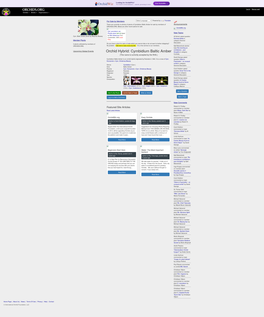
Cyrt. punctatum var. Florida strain (114, 32)
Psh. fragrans (181, 274)
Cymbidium (127, 65)
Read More (122, 140)
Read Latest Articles (113, 110)
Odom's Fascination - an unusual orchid (182, 61)
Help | (46, 302)
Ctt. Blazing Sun (182, 222)
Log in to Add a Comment (116, 97)
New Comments (180, 102)
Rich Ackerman (115, 35)
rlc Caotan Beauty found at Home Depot (181, 82)
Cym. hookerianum (135, 88)
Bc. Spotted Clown (183, 231)
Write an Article (146, 93)
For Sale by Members (115, 21)
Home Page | (8, 302)
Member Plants (79, 40)
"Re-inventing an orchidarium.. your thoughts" (182, 159)
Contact (51, 302)
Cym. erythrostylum (129, 86)
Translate (168, 20)
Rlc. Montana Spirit (183, 212)
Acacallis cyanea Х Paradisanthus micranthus (182, 172)
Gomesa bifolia (179, 38)
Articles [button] (33, 12)
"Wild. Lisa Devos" (180, 194)
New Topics (178, 32)
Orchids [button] (25, 12)
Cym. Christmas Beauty (123, 61)
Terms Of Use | (31, 302)
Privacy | (40, 302)
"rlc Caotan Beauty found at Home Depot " (182, 140)
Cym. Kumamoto (128, 69)
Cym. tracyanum (162, 86)
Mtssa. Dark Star (182, 110)
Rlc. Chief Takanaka (183, 203)
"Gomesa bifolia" (179, 131)
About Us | (16, 302)
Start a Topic (182, 97)
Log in (248, 9)
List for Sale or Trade (130, 93)
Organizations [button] (43, 12)
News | (23, 302)
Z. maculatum (181, 283)
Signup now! (256, 9)
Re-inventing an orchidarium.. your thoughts (181, 50)
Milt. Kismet (184, 266)
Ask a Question (182, 91)
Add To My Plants (114, 93)
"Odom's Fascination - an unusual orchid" (182, 183)
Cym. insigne (146, 86)
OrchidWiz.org (181, 28)
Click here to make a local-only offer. (126, 46)
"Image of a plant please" (182, 259)
